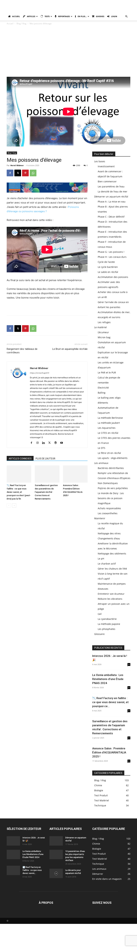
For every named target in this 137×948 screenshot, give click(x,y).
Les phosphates (106, 629)
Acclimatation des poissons (113, 277)
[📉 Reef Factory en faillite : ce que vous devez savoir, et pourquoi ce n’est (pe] (19, 473)
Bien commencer (107, 181)
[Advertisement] (68, 51)
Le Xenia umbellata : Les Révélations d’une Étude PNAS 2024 (107, 679)
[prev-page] (9, 505)
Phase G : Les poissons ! (111, 251)
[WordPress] (56, 443)
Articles (31, 16)
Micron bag (104, 337)
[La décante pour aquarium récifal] (56, 873)
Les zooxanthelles (107, 513)
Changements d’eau (109, 538)
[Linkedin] (44, 443)
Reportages (64, 16)
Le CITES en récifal (108, 432)
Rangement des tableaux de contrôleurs (22, 350)
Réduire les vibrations (110, 598)
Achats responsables (109, 508)
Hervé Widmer (17, 165)
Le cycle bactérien (108, 267)
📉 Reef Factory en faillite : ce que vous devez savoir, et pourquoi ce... (110, 702)
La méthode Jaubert (109, 422)
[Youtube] (62, 443)
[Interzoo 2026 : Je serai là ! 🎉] (13, 841)
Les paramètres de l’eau (111, 186)
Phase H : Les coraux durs (112, 256)
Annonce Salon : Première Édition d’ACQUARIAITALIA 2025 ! (109, 752)
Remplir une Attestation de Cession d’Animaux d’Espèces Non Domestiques (114, 478)
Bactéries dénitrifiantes (111, 468)
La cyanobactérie (107, 618)
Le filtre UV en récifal (109, 453)
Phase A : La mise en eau (111, 201)
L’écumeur (103, 332)
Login (114, 16)
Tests (47, 16)
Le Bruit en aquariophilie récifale (70, 348)
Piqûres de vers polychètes (113, 488)
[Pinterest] (25, 173)
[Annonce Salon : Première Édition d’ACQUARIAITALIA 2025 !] (75, 473)
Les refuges (104, 322)
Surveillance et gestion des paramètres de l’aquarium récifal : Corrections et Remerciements (46, 492)
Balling (101, 392)
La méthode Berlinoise (110, 417)
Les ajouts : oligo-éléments (112, 458)
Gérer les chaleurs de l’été (112, 568)
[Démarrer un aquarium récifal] (56, 841)
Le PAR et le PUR (107, 372)
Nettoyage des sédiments (112, 553)
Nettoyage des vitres (109, 533)
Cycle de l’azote (106, 261)
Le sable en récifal (108, 272)
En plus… (82, 16)
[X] (17, 173)
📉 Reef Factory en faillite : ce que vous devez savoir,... (32, 870)
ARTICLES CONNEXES (20, 458)
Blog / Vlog (21, 23)
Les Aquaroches (106, 427)
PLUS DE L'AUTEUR (45, 458)
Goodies (100, 16)
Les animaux (101, 463)
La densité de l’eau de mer (112, 191)
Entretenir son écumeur (111, 593)
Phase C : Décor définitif (111, 216)
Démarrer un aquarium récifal (111, 196)
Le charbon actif (107, 563)
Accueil (16, 16)
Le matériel (100, 327)
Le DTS (101, 448)
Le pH (101, 558)
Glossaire (99, 634)
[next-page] (14, 505)
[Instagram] (38, 443)
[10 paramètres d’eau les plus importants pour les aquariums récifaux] (56, 854)
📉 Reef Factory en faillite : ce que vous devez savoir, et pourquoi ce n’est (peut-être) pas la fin (19, 492)
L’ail (100, 613)
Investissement (106, 166)
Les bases (99, 161)
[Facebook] (10, 173)
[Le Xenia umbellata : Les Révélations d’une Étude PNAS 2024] (13, 854)
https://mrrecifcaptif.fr (39, 373)
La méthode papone (109, 624)
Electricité (103, 387)
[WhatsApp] (33, 173)
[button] (126, 16)
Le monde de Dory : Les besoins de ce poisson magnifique (111, 498)
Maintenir (99, 518)
